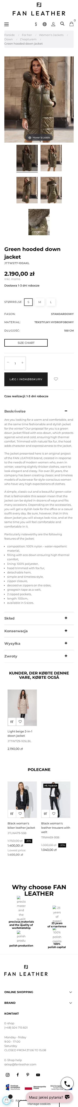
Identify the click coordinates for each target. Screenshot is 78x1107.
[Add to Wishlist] (56, 379)
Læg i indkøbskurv (26, 379)
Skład (9, 618)
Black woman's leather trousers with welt (55, 828)
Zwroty (10, 656)
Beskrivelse (15, 411)
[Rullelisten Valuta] (36, 23)
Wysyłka (12, 644)
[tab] (39, 411)
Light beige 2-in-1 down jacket (20, 733)
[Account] (53, 23)
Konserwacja (16, 631)
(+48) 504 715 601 (16, 1027)
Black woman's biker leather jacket (21, 825)
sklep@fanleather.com (20, 1064)
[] (12, 722)
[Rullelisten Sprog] (44, 23)
